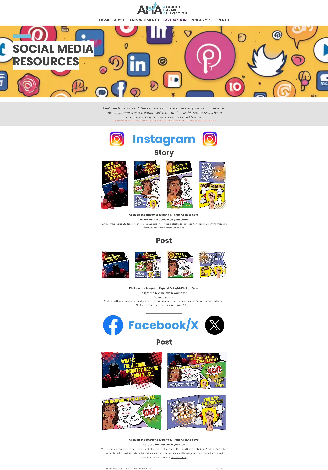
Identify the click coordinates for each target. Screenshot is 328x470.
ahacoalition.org (179, 457)
